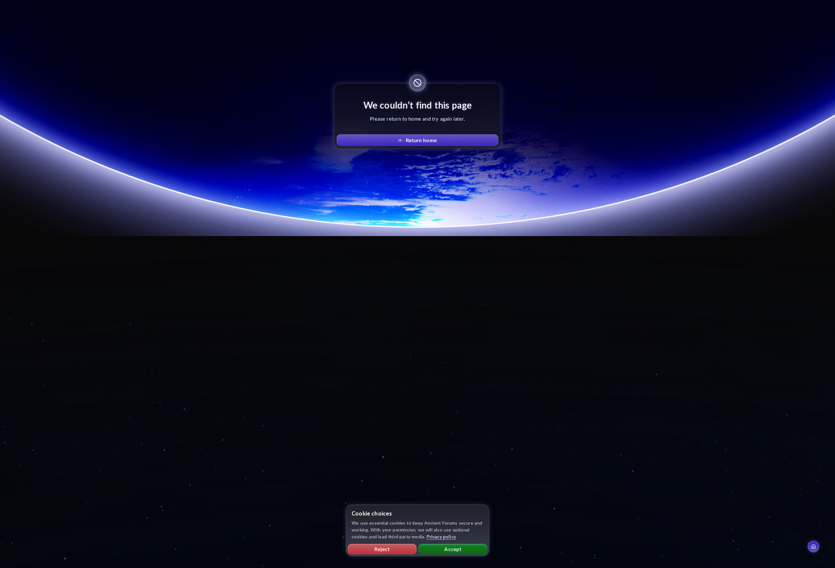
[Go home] (813, 546)
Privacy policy (441, 536)
